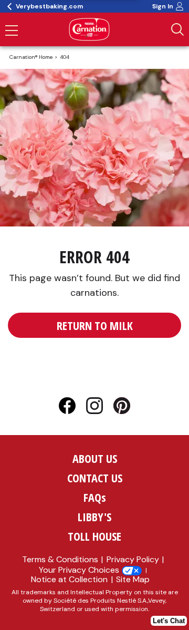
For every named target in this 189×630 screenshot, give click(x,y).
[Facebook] (72, 407)
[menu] (11, 31)
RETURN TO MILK (95, 325)
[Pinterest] (121, 407)
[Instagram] (99, 407)
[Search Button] (177, 29)
